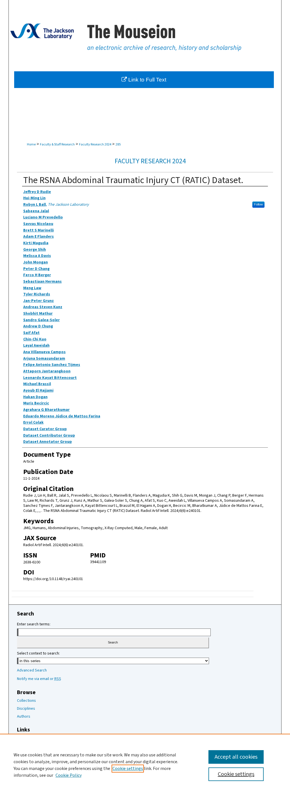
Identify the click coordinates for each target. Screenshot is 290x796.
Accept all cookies (236, 757)
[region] (145, 765)
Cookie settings (127, 768)
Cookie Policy (69, 775)
